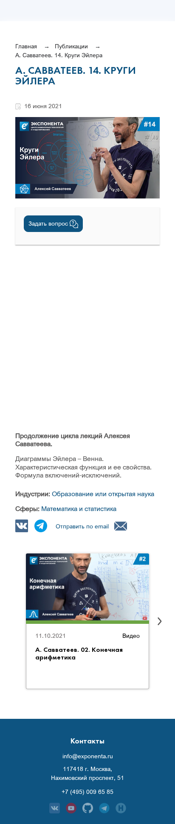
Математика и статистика (78, 508)
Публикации (71, 46)
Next (159, 621)
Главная (26, 46)
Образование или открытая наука (103, 493)
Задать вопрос (49, 223)
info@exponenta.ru (87, 756)
